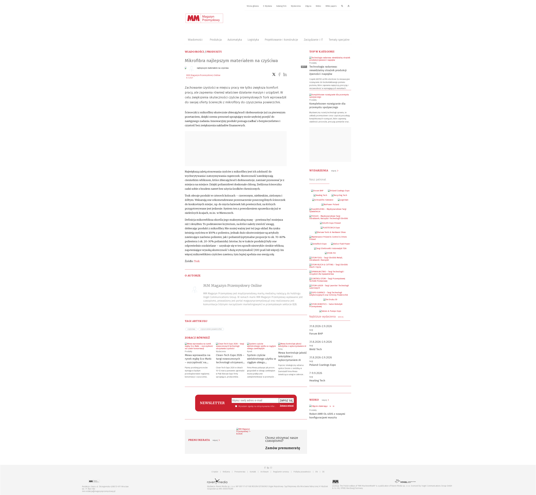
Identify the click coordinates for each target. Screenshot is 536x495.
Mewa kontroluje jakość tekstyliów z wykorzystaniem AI (292, 356)
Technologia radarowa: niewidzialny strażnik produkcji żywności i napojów (327, 70)
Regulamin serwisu (281, 472)
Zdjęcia (308, 6)
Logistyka (253, 39)
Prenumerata (239, 472)
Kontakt (253, 472)
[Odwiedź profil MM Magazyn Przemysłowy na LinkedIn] (268, 468)
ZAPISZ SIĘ (286, 400)
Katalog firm (281, 6)
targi (311, 330)
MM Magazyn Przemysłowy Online (203, 75)
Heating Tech (317, 380)
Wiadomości (195, 39)
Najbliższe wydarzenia (326, 316)
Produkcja (216, 39)
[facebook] (279, 74)
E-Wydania (267, 6)
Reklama (226, 472)
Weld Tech (315, 349)
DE (323, 472)
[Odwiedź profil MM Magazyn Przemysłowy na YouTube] (271, 468)
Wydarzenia (296, 6)
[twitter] (274, 74)
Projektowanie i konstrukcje (281, 39)
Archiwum (264, 472)
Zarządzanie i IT (313, 39)
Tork (197, 261)
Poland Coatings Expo (322, 364)
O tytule (214, 472)
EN (316, 472)
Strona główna (253, 6)
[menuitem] (252, 6)
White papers (331, 6)
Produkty (214, 51)
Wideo (318, 6)
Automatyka (235, 39)
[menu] (268, 6)
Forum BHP (316, 333)
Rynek (249, 351)
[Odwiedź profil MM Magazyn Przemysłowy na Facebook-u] (265, 468)
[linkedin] (285, 74)
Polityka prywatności (302, 472)
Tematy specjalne (339, 39)
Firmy (280, 349)
